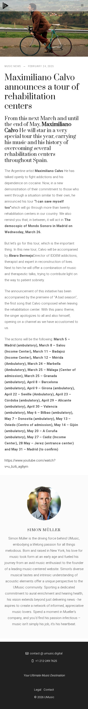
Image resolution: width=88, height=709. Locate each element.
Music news (13, 66)
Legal (37, 689)
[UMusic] (5, 5)
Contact (49, 689)
